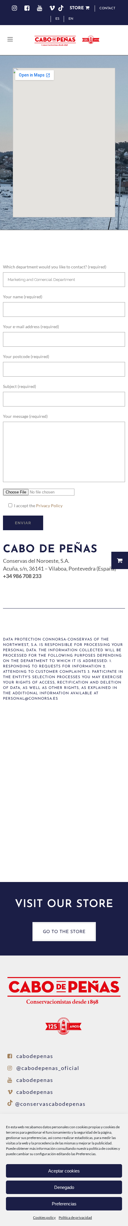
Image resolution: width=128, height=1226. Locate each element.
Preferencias (64, 1203)
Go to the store (64, 932)
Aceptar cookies (64, 1170)
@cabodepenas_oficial (47, 1068)
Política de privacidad (75, 1217)
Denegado (64, 1187)
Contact (107, 8)
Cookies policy (44, 1217)
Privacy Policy (49, 505)
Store (77, 8)
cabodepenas (34, 1056)
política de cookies (103, 1148)
